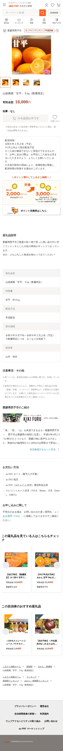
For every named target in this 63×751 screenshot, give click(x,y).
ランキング (19, 23)
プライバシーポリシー (25, 706)
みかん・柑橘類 (45, 666)
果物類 (29, 666)
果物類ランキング (11, 681)
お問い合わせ (50, 721)
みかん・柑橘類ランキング (36, 681)
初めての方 (57, 23)
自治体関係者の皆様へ (25, 713)
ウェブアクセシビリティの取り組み (23, 721)
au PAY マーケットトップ (31, 728)
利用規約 (44, 713)
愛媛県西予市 (14, 30)
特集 (44, 23)
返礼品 (6, 23)
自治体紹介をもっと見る (43, 449)
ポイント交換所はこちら (34, 210)
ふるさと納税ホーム (12, 666)
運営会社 (44, 706)
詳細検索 (54, 13)
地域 (31, 23)
